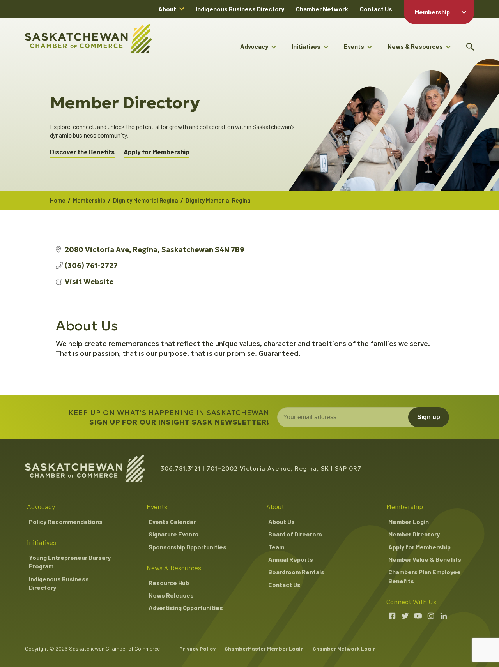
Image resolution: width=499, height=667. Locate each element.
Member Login (408, 521)
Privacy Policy (197, 648)
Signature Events (173, 534)
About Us (281, 521)
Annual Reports (290, 559)
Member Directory (414, 534)
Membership (432, 12)
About (167, 8)
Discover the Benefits (82, 151)
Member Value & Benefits (424, 559)
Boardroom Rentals (296, 571)
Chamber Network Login (344, 648)
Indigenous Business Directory (240, 8)
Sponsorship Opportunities (187, 547)
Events (354, 46)
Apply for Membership (156, 151)
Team (276, 547)
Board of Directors (295, 534)
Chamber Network (322, 8)
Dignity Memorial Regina (145, 200)
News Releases (171, 595)
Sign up (428, 417)
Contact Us (376, 8)
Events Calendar (172, 521)
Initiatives (306, 46)
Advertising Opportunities (186, 607)
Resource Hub (169, 582)
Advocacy (254, 46)
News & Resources (415, 46)
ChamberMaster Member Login (264, 648)
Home (57, 200)
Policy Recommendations (66, 521)
